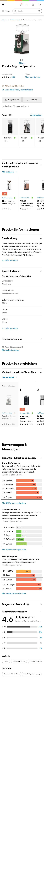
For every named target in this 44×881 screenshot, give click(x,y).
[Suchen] (15, 11)
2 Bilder (22, 63)
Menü (7, 11)
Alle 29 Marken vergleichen (14, 503)
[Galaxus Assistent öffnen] (33, 5)
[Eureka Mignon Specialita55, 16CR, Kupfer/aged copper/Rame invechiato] (26, 194)
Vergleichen (13, 100)
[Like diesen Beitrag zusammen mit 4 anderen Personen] (29, 696)
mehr (19, 726)
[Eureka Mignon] (9, 194)
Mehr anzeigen (11, 260)
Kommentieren (11, 765)
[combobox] (8, 687)
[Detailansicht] (22, 490)
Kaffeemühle (15, 20)
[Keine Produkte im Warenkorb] (40, 5)
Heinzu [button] (11, 776)
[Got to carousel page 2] (22, 60)
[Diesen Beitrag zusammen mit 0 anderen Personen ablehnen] (40, 696)
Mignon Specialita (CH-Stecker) (20, 818)
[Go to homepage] (3, 4)
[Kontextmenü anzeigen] (24, 696)
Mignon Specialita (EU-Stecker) (20, 759)
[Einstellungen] (20, 5)
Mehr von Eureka (32, 75)
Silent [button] (10, 695)
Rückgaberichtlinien (10, 350)
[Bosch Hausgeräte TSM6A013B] (26, 404)
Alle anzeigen (36, 115)
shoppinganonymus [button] (14, 834)
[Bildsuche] (39, 11)
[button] (22, 85)
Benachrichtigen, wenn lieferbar (19, 90)
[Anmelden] (26, 4)
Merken (34, 100)
